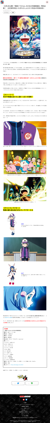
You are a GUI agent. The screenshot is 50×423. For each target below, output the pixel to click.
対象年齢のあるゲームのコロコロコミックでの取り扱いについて (25, 417)
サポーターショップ (25, 413)
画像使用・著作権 (25, 406)
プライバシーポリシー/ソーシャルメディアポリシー (25, 404)
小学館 (25, 402)
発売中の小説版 (8, 317)
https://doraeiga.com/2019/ (17, 364)
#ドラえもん (6, 12)
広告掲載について (25, 410)
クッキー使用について (25, 408)
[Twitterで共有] (18, 383)
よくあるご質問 (25, 415)
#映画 (13, 12)
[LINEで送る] (31, 383)
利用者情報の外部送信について (25, 412)
